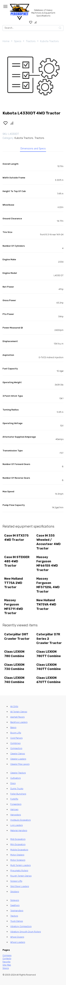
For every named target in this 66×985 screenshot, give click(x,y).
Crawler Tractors (18, 772)
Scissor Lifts (16, 881)
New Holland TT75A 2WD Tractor (13, 583)
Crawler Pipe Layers (19, 764)
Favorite (6, 961)
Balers (13, 727)
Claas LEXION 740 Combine (14, 680)
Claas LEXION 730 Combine (14, 667)
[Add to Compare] (12, 123)
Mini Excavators (17, 844)
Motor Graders (17, 854)
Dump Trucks (16, 788)
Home (6, 41)
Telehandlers (16, 910)
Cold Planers (16, 738)
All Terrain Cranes (18, 711)
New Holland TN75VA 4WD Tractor (46, 604)
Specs (17, 41)
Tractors (31, 41)
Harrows (14, 809)
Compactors (16, 748)
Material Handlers (18, 830)
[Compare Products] (35, 22)
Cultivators (15, 778)
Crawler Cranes (17, 753)
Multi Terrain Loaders (20, 865)
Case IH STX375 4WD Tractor (16, 538)
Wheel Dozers (17, 937)
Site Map (7, 965)
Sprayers (14, 900)
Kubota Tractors (49, 41)
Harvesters (15, 814)
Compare (7, 955)
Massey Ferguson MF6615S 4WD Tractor (47, 563)
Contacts (7, 958)
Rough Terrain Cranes (20, 875)
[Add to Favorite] (5, 123)
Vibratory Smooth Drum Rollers (25, 931)
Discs (13, 783)
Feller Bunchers (18, 794)
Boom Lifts (15, 732)
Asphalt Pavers (17, 717)
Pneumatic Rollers (19, 870)
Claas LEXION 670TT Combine (48, 680)
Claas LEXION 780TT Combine (48, 654)
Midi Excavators (17, 839)
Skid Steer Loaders (19, 886)
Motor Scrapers (17, 860)
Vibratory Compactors (20, 926)
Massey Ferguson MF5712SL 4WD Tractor (48, 585)
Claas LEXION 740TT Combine (48, 667)
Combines (15, 743)
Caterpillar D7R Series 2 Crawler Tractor (49, 638)
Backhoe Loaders (18, 722)
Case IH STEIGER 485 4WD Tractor (16, 561)
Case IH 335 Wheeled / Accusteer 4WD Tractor (48, 542)
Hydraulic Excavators (20, 820)
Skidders (14, 891)
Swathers (14, 905)
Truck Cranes (16, 921)
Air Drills (14, 706)
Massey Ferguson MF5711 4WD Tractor (13, 606)
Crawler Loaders (18, 759)
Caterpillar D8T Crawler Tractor (17, 636)
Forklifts (14, 799)
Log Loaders (16, 825)
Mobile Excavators (19, 849)
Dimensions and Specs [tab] (33, 148)
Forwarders (15, 804)
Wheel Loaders (17, 942)
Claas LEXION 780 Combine (14, 654)
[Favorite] (30, 22)
